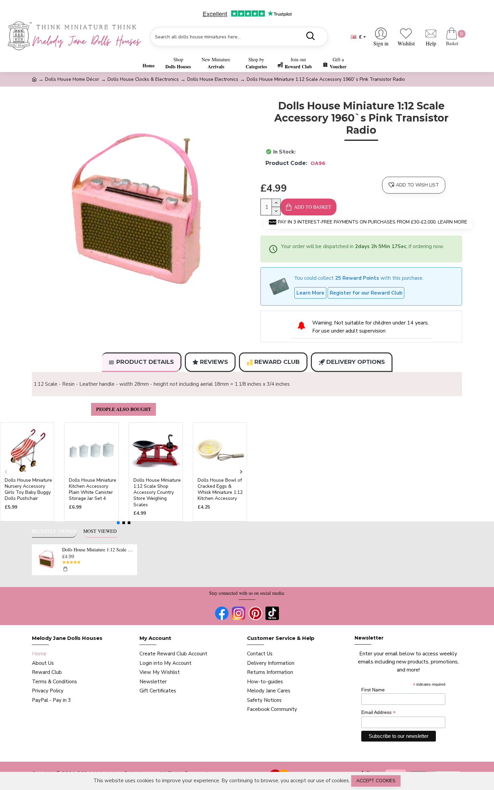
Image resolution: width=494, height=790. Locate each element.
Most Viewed (100, 531)
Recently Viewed (54, 531)
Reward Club (277, 361)
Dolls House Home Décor (72, 79)
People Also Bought (123, 409)
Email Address (378, 712)
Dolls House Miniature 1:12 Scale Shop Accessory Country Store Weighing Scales (157, 492)
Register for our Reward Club (366, 292)
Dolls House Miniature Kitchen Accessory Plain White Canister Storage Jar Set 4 (92, 489)
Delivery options (355, 361)
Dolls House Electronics (212, 79)
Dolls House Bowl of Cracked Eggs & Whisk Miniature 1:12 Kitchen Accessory (220, 489)
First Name (373, 689)
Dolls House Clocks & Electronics (143, 79)
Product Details (145, 361)
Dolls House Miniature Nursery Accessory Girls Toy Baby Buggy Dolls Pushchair (28, 489)
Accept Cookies (376, 781)
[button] (6, 472)
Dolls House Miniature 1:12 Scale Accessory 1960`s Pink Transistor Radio (98, 550)
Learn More (310, 292)
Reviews (214, 361)
